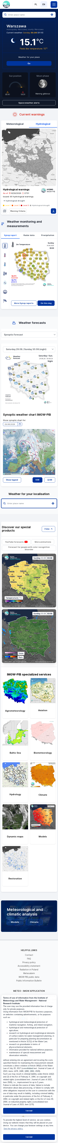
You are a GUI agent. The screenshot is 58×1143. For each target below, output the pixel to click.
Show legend (12, 480)
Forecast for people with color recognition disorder (29, 548)
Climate (34, 922)
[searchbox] (29, 15)
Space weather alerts (29, 103)
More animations (43, 542)
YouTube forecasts (14, 542)
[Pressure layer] (5, 292)
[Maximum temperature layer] (5, 255)
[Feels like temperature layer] (5, 273)
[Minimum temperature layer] (5, 264)
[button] (54, 335)
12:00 (49, 480)
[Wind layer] (5, 301)
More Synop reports (23, 303)
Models (15, 922)
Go (29, 63)
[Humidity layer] (5, 282)
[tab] (10, 235)
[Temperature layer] (5, 246)
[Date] (20, 424)
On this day (46, 303)
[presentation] (10, 235)
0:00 (37, 480)
